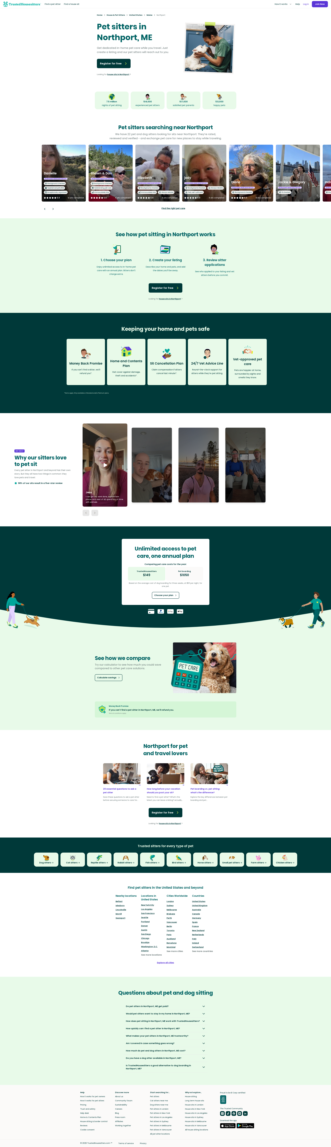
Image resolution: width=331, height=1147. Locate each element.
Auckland (171, 939)
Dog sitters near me (159, 1104)
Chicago (145, 938)
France (195, 926)
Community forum (123, 1100)
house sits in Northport (118, 74)
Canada (196, 914)
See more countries (202, 951)
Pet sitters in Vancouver (161, 1129)
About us (119, 1096)
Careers (118, 1109)
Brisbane (171, 914)
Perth (169, 918)
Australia (196, 909)
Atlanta (145, 950)
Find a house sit (71, 4)
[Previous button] (86, 513)
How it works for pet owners (92, 1096)
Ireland (195, 943)
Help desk (84, 1113)
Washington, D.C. (149, 946)
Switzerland (198, 947)
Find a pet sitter (53, 4)
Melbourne (172, 909)
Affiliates (119, 1121)
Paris (169, 934)
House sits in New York (195, 1109)
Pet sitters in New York (160, 1113)
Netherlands (198, 934)
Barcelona (171, 943)
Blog (117, 1113)
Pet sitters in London (159, 1109)
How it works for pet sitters (92, 1100)
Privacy (143, 1143)
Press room (120, 1117)
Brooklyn (145, 942)
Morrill (119, 914)
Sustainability (121, 1104)
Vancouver (172, 922)
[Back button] (45, 209)
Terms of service (126, 1143)
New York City (147, 905)
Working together (123, 1125)
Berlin (169, 926)
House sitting (191, 1096)
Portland (145, 921)
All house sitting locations (196, 1129)
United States (198, 901)
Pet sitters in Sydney (159, 1121)
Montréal (171, 947)
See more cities (175, 951)
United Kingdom (199, 905)
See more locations (151, 954)
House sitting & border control (93, 1121)
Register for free (111, 63)
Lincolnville (121, 909)
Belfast (119, 901)
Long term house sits (194, 1100)
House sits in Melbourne (195, 1121)
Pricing (83, 1104)
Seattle (144, 917)
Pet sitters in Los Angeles (161, 1117)
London (170, 901)
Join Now (320, 4)
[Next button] (53, 209)
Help (297, 4)
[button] (105, 465)
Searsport (120, 918)
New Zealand (198, 930)
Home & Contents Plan (90, 1117)
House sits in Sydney (194, 1117)
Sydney (170, 905)
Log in (306, 4)
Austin (144, 930)
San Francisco (148, 913)
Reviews (83, 1125)
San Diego (146, 934)
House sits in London (194, 1104)
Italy (194, 939)
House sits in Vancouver (196, 1125)
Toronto (171, 930)
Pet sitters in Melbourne (160, 1125)
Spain (195, 922)
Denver (144, 926)
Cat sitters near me (159, 1100)
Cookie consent (87, 1129)
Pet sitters (154, 1096)
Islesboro (120, 905)
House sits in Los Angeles (196, 1113)
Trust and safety (87, 1109)
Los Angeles (146, 909)
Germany (196, 918)
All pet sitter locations (160, 1134)
